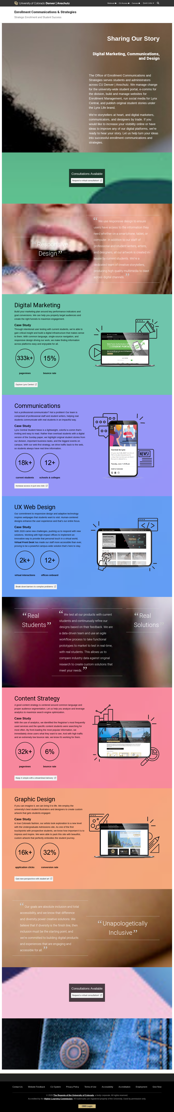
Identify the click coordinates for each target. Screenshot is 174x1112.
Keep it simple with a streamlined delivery (34, 778)
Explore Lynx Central (25, 384)
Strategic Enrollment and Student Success (37, 17)
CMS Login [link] (87, 1106)
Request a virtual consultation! (85, 180)
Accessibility (107, 1087)
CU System (55, 1087)
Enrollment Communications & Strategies (45, 12)
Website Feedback (36, 1087)
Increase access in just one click (30, 486)
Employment (141, 1087)
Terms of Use (90, 1087)
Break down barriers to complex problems (34, 586)
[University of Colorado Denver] (35, 3)
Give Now (157, 1087)
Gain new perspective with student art (32, 879)
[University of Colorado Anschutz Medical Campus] (63, 3)
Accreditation (124, 1087)
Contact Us (17, 1087)
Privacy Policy (72, 1087)
